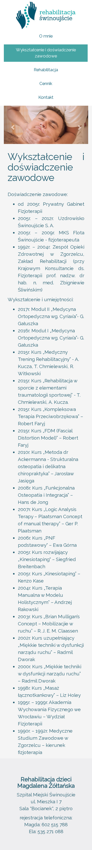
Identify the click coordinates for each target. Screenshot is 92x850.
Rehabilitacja (46, 69)
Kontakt (45, 97)
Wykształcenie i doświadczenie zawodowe (46, 52)
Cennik (45, 83)
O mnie (46, 36)
